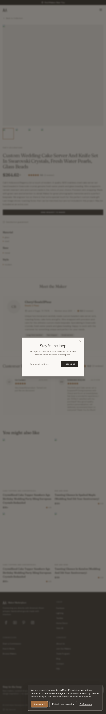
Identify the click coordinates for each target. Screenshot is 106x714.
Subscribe (70, 364)
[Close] (80, 341)
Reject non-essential (63, 704)
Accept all (39, 704)
